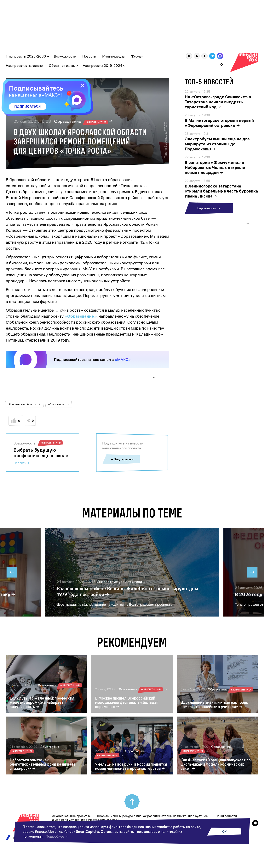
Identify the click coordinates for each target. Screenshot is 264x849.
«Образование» (81, 316)
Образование (80, 121)
